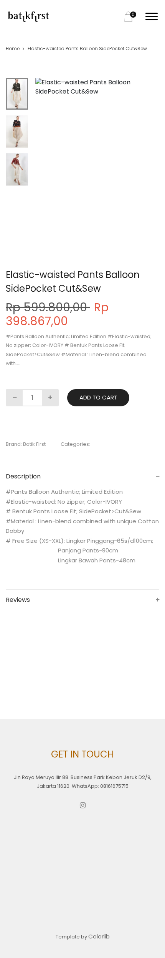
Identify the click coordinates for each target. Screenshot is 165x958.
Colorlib (99, 936)
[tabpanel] (97, 87)
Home (13, 48)
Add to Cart (98, 397)
